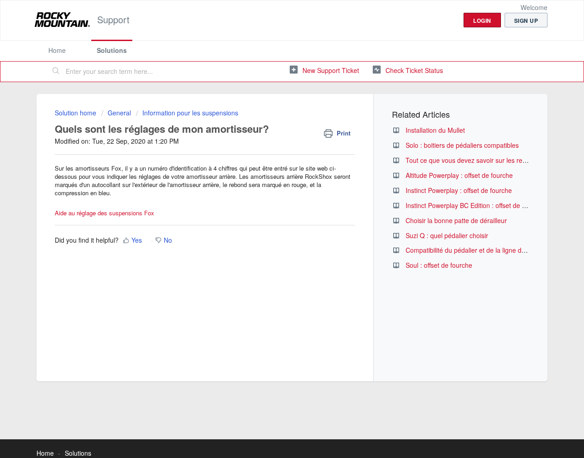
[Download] (275, 108)
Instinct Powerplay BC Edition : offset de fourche (475, 205)
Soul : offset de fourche (439, 265)
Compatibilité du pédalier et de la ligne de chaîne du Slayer (491, 250)
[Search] (56, 71)
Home (57, 50)
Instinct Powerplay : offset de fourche (459, 190)
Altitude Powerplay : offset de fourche (459, 175)
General (119, 112)
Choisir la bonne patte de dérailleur (456, 220)
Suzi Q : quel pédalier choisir (447, 235)
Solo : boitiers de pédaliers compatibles (462, 145)
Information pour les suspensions (190, 112)
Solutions (112, 50)
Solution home (76, 112)
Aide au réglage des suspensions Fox (104, 212)
